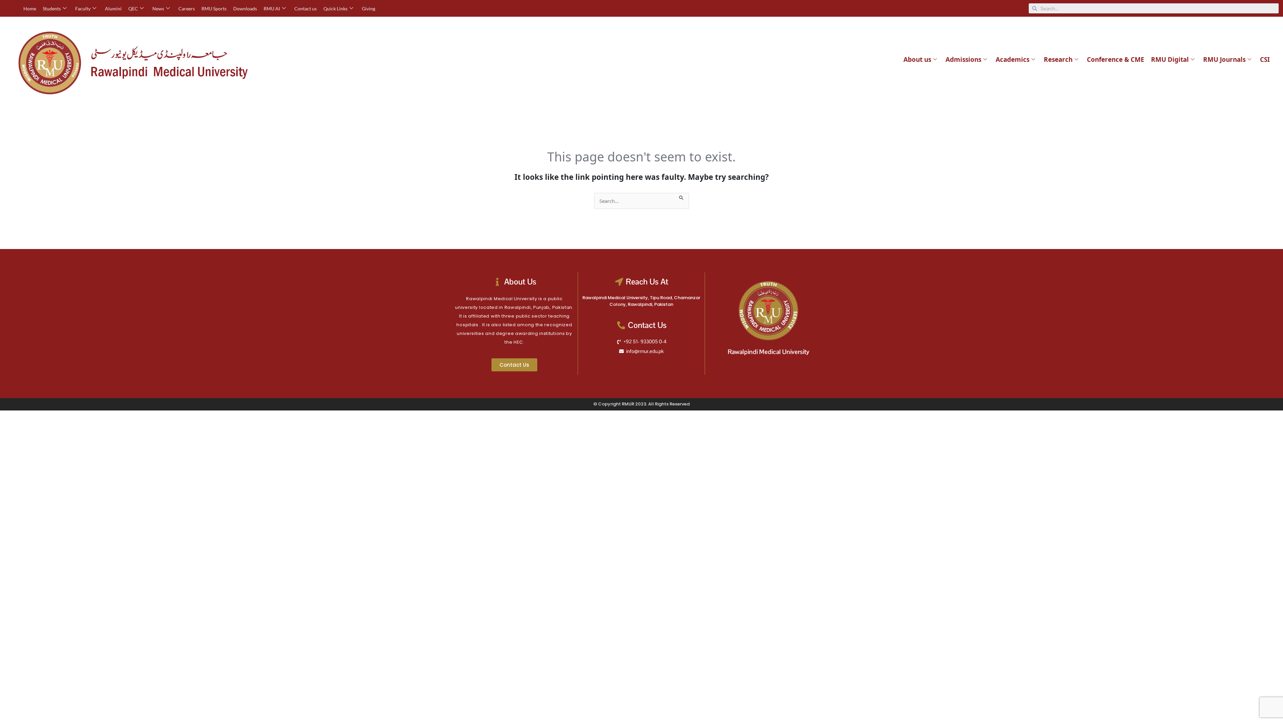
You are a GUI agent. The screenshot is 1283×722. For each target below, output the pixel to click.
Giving (368, 8)
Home (29, 8)
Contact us (305, 8)
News (158, 8)
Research (1058, 59)
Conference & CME (1115, 59)
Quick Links (335, 8)
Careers (186, 8)
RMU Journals (1224, 59)
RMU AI (272, 8)
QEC (133, 8)
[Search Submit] (681, 197)
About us (917, 59)
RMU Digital (1170, 59)
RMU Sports (214, 8)
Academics (1012, 59)
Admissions (963, 59)
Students (52, 8)
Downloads (245, 8)
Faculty (83, 8)
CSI (1265, 59)
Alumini (113, 8)
